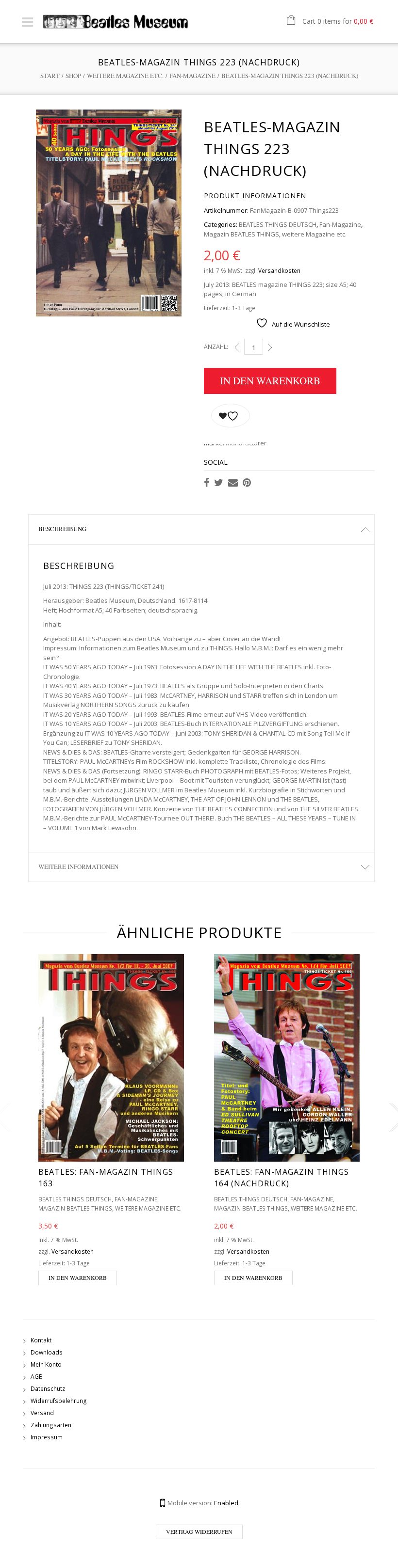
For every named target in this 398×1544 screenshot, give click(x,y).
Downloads (47, 1352)
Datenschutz (48, 1389)
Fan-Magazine (192, 75)
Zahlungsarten (51, 1425)
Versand (42, 1413)
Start (50, 75)
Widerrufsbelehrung (59, 1401)
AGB (37, 1376)
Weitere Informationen (78, 866)
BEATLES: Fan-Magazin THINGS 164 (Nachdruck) (281, 1177)
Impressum (47, 1437)
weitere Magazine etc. (125, 75)
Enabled (226, 1502)
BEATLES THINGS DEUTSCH (277, 224)
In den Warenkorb (270, 380)
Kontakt (41, 1340)
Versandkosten (279, 270)
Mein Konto (46, 1364)
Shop (73, 75)
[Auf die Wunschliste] (230, 415)
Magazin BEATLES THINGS (241, 234)
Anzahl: (216, 347)
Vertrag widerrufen (199, 1531)
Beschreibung (62, 528)
